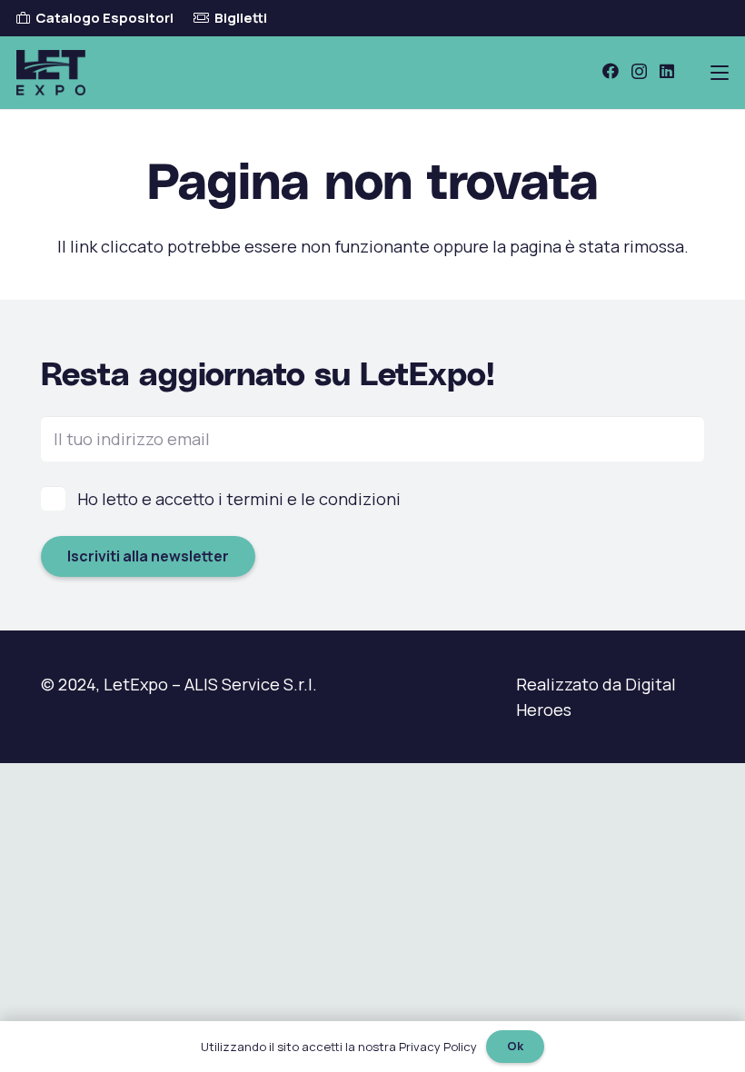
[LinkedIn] (667, 71)
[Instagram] (639, 72)
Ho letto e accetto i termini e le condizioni (239, 499)
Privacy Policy (438, 1046)
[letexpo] (50, 72)
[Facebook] (610, 71)
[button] (720, 73)
